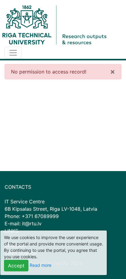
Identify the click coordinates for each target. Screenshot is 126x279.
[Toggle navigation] (13, 53)
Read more (40, 265)
